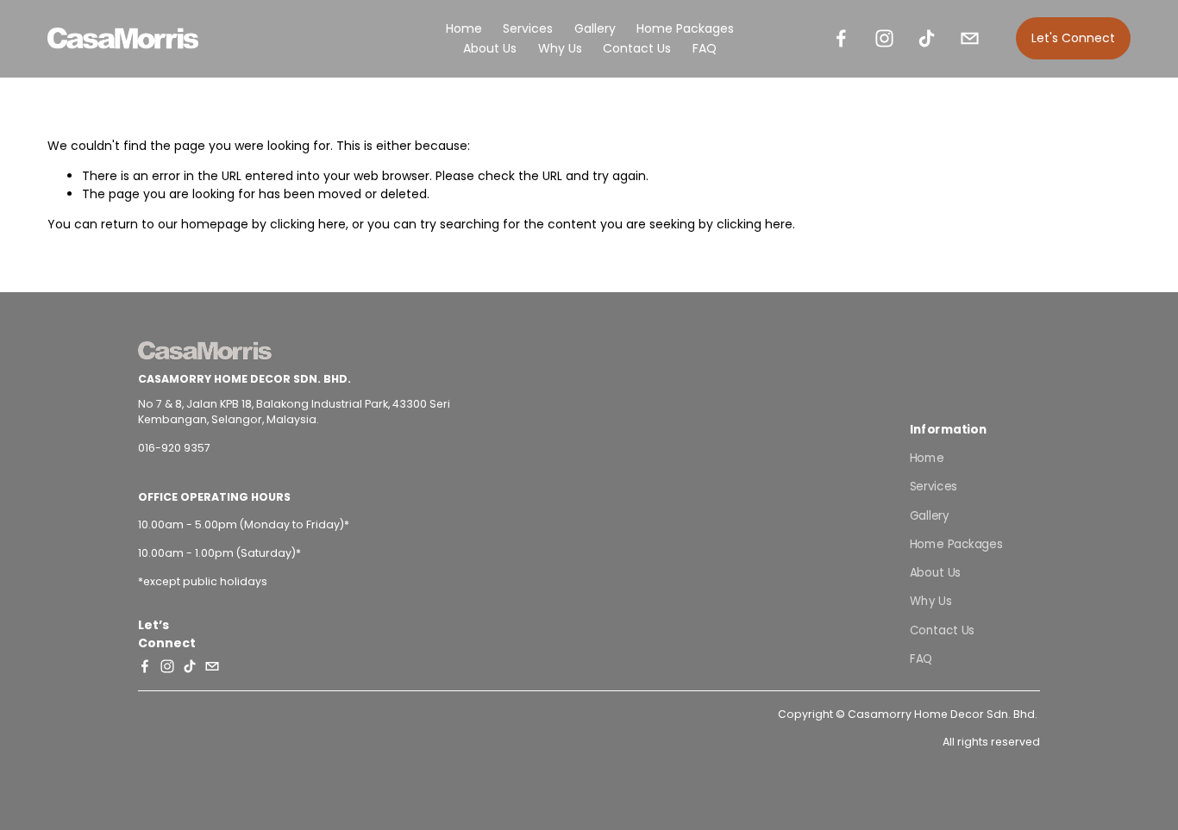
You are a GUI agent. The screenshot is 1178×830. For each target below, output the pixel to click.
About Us (490, 48)
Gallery (929, 515)
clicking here (308, 224)
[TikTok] (926, 38)
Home (464, 28)
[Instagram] (884, 38)
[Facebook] (841, 38)
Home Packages (685, 28)
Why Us (560, 48)
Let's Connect (1073, 38)
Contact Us (637, 48)
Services (528, 28)
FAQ (704, 48)
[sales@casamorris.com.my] (970, 38)
